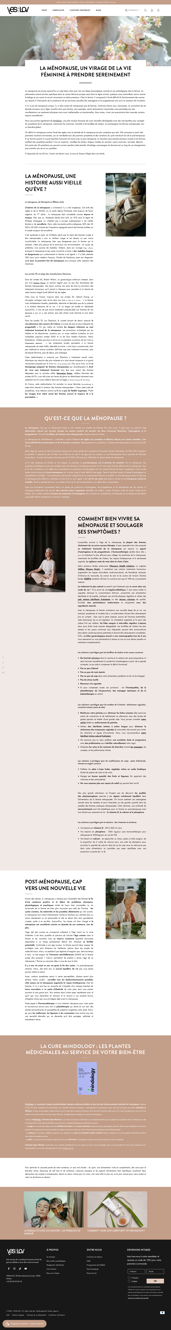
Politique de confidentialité (36, 1315)
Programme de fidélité (96, 1265)
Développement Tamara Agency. (47, 1311)
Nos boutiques (93, 1269)
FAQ (88, 1261)
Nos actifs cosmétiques (56, 1261)
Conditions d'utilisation (57, 1315)
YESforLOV (17, 1311)
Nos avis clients (53, 1273)
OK (155, 1281)
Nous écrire (92, 1273)
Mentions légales (18, 1315)
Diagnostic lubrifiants (55, 1265)
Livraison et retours (94, 1257)
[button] (145, 10)
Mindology (57, 120)
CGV (8, 1315)
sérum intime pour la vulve (78, 1174)
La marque (51, 1257)
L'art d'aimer (52, 1269)
